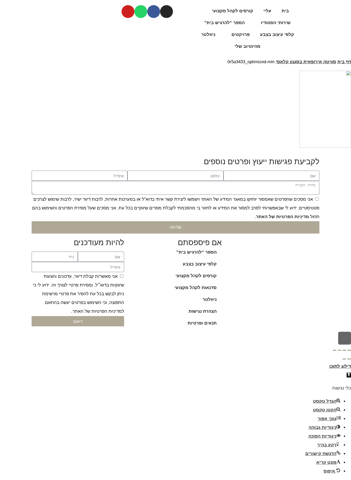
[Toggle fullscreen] (339, 350)
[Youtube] (128, 11)
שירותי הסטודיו (276, 22)
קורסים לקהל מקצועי (232, 10)
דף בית (344, 61)
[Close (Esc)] (349, 350)
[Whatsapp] (140, 11)
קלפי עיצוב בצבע (277, 34)
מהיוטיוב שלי (247, 46)
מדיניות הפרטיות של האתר (282, 216)
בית (285, 10)
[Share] (344, 350)
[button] (349, 375)
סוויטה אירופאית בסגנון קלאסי (306, 61)
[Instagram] (166, 11)
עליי (267, 10)
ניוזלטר (208, 34)
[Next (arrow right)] (344, 358)
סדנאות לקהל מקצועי (195, 287)
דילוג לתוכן (340, 366)
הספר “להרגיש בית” (224, 22)
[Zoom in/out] (334, 350)
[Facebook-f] (153, 11)
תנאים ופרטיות (202, 323)
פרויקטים (241, 34)
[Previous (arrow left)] (349, 358)
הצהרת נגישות (203, 311)
